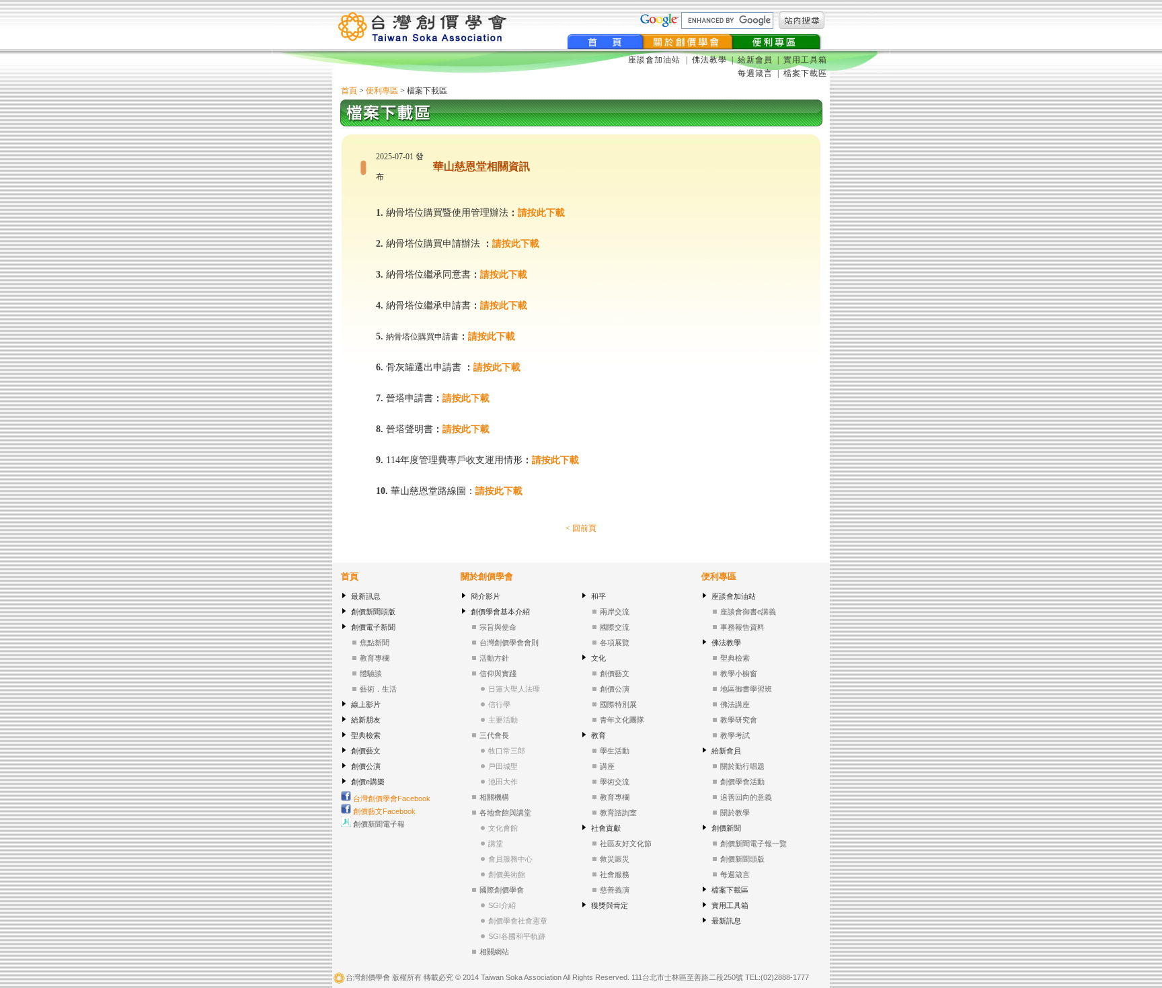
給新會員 (755, 60)
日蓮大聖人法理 (514, 689)
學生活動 (614, 751)
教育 (598, 735)
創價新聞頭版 (373, 612)
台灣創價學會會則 (509, 643)
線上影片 (366, 704)
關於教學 (735, 813)
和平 (598, 596)
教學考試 (735, 735)
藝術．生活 (378, 689)
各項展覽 (614, 643)
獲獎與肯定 (609, 905)
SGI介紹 (502, 905)
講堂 (495, 843)
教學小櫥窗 (738, 673)
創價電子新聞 (373, 627)
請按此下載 (541, 213)
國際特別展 (618, 704)
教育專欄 (374, 658)
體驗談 (371, 673)
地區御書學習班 (746, 689)
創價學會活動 (742, 782)
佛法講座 (735, 704)
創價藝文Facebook (383, 811)
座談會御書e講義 (748, 612)
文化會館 (503, 828)
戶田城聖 (503, 766)
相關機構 (494, 797)
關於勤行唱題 (742, 766)
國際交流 (614, 627)
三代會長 (494, 735)
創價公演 (366, 766)
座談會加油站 (655, 60)
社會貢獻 (606, 828)
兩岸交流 (614, 612)
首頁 (349, 90)
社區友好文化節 (626, 843)
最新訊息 (366, 596)
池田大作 (503, 782)
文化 (598, 658)
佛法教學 (709, 60)
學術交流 (614, 782)
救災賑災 (614, 859)
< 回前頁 (581, 528)
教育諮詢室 (618, 813)
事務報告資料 (742, 627)
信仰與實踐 (497, 673)
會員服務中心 (510, 859)
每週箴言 (755, 73)
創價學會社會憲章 (517, 921)
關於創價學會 (487, 576)
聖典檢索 (366, 735)
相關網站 (494, 952)
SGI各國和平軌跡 (516, 936)
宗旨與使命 (497, 627)
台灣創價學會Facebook (390, 798)
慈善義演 (614, 890)
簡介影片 (485, 596)
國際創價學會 (501, 890)
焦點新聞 (374, 643)
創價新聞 (726, 828)
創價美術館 (506, 874)
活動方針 (494, 658)
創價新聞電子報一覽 (753, 843)
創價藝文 (366, 751)
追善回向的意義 (746, 797)
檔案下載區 (805, 73)
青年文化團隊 (622, 720)
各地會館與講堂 (505, 813)
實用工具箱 (805, 60)
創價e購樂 (368, 782)
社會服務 (614, 874)
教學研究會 (738, 720)
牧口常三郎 (506, 751)
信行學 (499, 704)
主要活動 (503, 720)
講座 (607, 766)
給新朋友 (366, 720)
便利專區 (382, 90)
